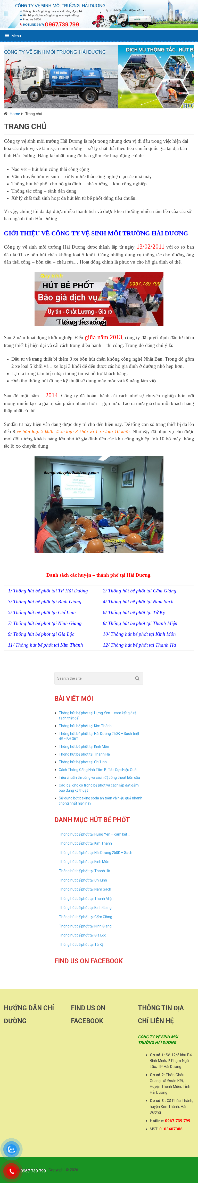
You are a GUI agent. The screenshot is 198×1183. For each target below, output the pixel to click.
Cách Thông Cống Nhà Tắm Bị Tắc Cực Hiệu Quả (98, 770)
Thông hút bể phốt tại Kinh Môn (84, 746)
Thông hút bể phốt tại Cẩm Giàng (85, 917)
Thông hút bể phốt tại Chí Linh (83, 762)
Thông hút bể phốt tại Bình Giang (85, 908)
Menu (16, 36)
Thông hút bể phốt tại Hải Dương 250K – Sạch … (97, 853)
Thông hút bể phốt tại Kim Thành (85, 726)
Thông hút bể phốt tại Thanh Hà (84, 754)
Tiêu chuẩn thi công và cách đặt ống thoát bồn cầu (99, 777)
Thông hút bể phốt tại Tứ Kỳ (81, 944)
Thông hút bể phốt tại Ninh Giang (85, 926)
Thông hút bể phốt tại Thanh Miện (86, 898)
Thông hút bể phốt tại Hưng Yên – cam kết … (94, 834)
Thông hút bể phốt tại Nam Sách (85, 889)
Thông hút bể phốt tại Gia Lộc (82, 935)
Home (15, 114)
